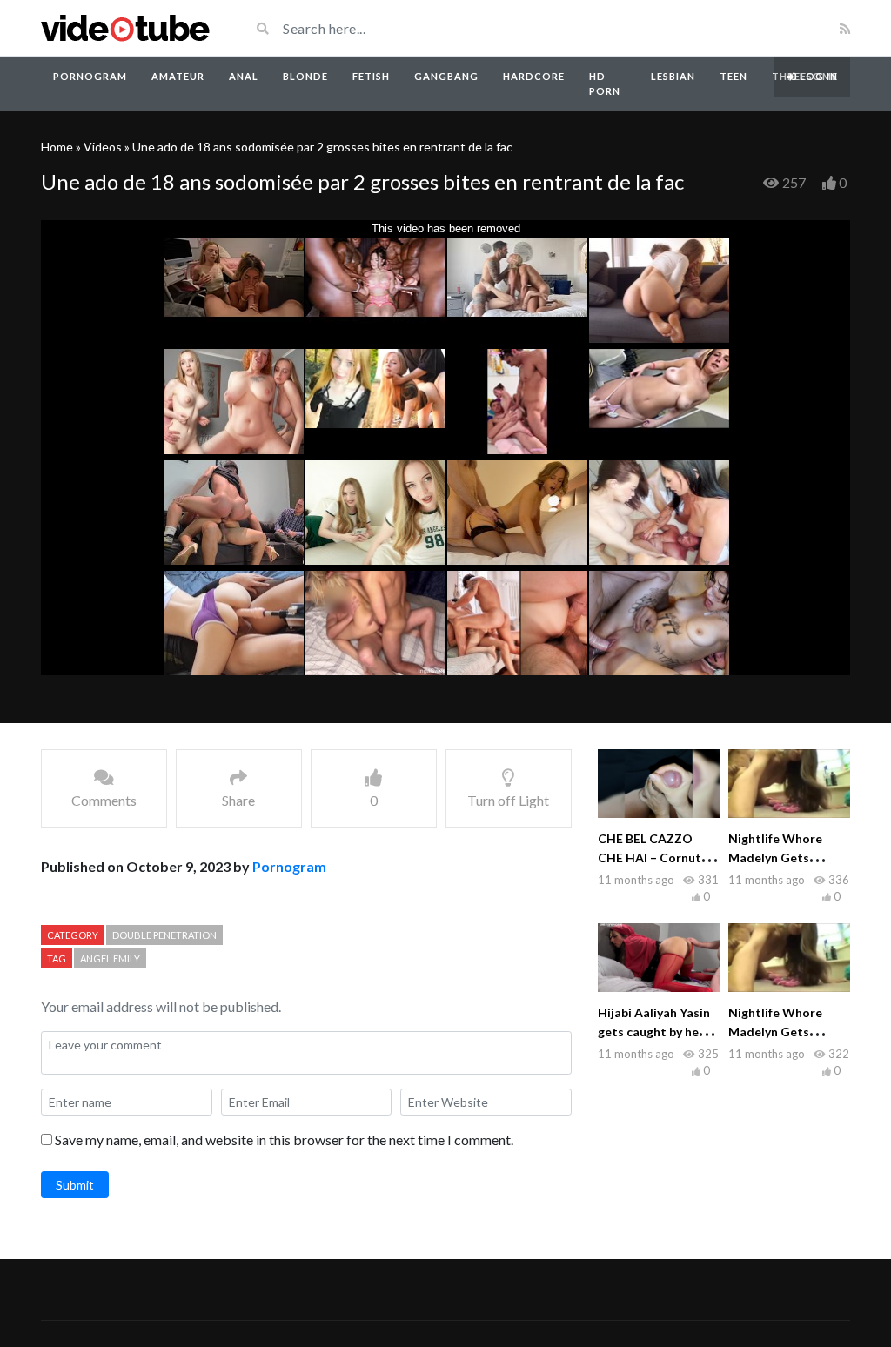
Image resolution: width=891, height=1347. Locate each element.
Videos (103, 146)
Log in (817, 76)
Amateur (177, 76)
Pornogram (90, 76)
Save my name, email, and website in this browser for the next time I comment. (284, 1139)
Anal (243, 76)
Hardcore (534, 76)
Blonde (305, 76)
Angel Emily (110, 958)
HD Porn (604, 83)
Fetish (371, 76)
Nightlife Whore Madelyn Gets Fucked (775, 857)
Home (57, 146)
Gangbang (446, 76)
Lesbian (673, 76)
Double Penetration (164, 935)
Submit (75, 1184)
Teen (733, 76)
